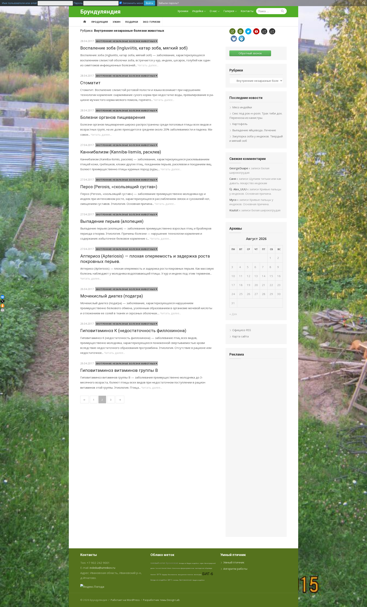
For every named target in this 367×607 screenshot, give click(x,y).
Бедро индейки (198, 580)
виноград (197, 574)
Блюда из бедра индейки (189, 563)
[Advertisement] (256, 390)
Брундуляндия (100, 11)
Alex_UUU (240, 189)
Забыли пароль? (168, 3)
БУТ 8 (159, 574)
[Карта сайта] (240, 31)
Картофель (240, 124)
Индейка (197, 11)
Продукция (99, 22)
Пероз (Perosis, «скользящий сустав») (118, 186)
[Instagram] (272, 31)
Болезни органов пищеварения (112, 117)
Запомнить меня (132, 3)
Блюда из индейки (158, 580)
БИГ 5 (170, 580)
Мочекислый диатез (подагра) (111, 295)
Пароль (78, 3)
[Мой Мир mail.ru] (242, 39)
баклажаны (172, 574)
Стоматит (90, 82)
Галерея (228, 11)
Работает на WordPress (125, 600)
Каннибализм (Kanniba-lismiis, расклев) (120, 151)
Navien (153, 574)
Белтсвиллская (185, 580)
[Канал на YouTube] (256, 31)
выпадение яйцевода (203, 568)
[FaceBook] (264, 31)
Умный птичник (233, 562)
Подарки (131, 22)
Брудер (164, 574)
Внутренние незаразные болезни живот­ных (125, 41)
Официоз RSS (241, 330)
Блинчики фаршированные (183, 568)
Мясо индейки (242, 107)
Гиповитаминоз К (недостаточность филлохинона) (133, 330)
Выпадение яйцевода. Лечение (254, 130)
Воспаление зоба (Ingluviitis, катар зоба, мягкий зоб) (134, 47)
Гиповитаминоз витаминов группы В (119, 370)
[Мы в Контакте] (234, 39)
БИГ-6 (207, 573)
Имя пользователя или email (19, 3)
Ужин (116, 22)
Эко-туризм (151, 22)
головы (176, 580)
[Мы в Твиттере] (248, 31)
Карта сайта (240, 336)
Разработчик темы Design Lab (161, 600)
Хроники (183, 11)
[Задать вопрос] (232, 31)
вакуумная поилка (185, 574)
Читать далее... (148, 65)
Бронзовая (172, 563)
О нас (213, 11)
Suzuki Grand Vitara (163, 568)
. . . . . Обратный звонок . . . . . (250, 53)
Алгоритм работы (235, 569)
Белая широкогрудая (265, 210)
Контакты (247, 11)
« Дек (233, 314)
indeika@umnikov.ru (102, 568)
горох (202, 563)
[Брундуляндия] (84, 21)
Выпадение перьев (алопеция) (112, 221)
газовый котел (157, 563)
